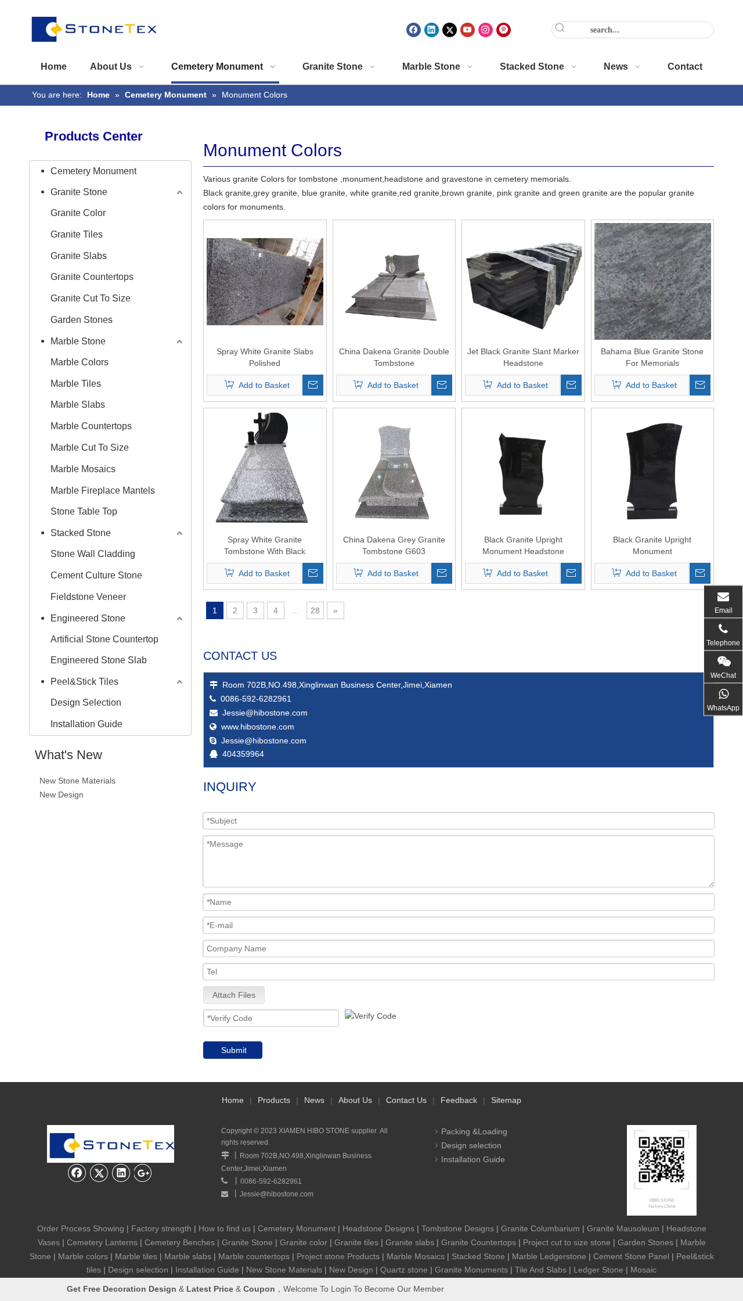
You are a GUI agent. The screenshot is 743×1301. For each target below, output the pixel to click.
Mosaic (643, 1269)
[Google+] (143, 1172)
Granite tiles (356, 1242)
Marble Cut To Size (90, 447)
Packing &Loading (474, 1131)
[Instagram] (485, 30)
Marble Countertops (91, 426)
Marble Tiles (76, 384)
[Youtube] (467, 30)
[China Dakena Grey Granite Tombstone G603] (394, 469)
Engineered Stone (88, 618)
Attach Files (233, 995)
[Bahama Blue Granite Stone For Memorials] (652, 288)
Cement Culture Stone (96, 575)
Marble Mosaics (83, 469)
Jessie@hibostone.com (265, 712)
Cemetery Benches (180, 1242)
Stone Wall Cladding (93, 554)
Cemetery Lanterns (102, 1242)
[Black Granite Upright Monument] (652, 469)
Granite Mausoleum (623, 1228)
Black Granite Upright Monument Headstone (523, 545)
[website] (662, 1170)
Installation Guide (86, 724)
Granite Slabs (79, 256)
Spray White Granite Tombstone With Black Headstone (264, 546)
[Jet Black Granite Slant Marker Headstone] (523, 281)
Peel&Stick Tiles (84, 682)
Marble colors (83, 1256)
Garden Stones (82, 320)
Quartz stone (404, 1269)
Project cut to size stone (567, 1242)
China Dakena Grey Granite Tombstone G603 (394, 545)
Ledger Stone (598, 1269)
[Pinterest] (503, 30)
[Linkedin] (431, 30)
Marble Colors (80, 362)
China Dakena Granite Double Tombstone (394, 357)
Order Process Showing (80, 1228)
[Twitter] (449, 30)
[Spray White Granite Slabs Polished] (265, 281)
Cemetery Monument (93, 171)
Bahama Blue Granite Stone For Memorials (652, 357)
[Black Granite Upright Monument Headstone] (523, 469)
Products (274, 1100)
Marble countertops (254, 1256)
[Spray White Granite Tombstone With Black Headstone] (265, 469)
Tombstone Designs (457, 1228)
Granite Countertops (92, 277)
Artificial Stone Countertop (104, 639)
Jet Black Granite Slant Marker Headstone (523, 357)
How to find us (225, 1228)
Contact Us (406, 1100)
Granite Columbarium (540, 1228)
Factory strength (161, 1228)
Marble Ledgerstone (549, 1256)
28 (315, 610)
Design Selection (86, 702)
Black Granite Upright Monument (652, 545)
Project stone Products (338, 1256)
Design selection (471, 1145)
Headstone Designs (378, 1228)
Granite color (305, 1242)
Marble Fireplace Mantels (103, 490)
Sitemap (506, 1100)
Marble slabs (187, 1256)
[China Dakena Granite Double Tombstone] (394, 281)
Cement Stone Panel (631, 1256)
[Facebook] (413, 30)
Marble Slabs (78, 404)
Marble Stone (78, 341)
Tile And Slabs (541, 1269)
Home (233, 1100)
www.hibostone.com (257, 726)
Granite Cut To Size (91, 298)
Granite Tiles (77, 234)
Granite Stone (79, 192)
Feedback (459, 1100)
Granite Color (78, 213)
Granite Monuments (471, 1269)
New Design (61, 794)
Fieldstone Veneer (88, 597)
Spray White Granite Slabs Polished (265, 357)
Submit (234, 1050)
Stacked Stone (81, 533)
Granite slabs (409, 1242)
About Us (355, 1100)
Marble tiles (136, 1256)
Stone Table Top (84, 511)
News (314, 1100)
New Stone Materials (77, 780)
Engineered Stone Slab (99, 660)
